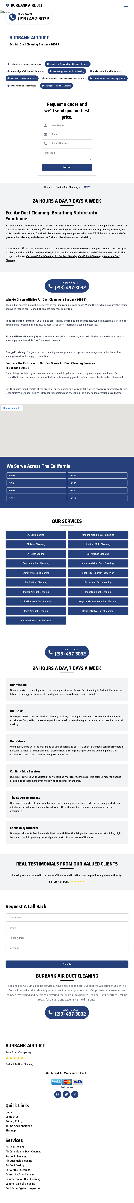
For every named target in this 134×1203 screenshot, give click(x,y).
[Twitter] (66, 1094)
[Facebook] (74, 1094)
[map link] (8, 5)
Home (47, 187)
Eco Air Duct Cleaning (67, 187)
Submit (67, 167)
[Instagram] (57, 1094)
